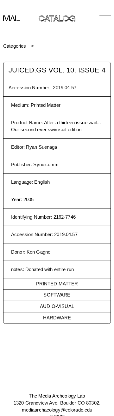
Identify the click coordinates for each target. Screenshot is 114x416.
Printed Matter (57, 283)
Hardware (57, 317)
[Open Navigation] (105, 19)
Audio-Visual (57, 306)
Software (56, 294)
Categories (14, 46)
